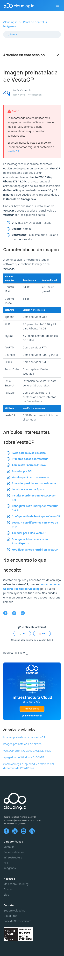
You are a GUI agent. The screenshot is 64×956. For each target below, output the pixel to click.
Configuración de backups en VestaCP (36, 516)
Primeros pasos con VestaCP (30, 459)
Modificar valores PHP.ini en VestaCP (35, 549)
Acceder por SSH (22, 471)
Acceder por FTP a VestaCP (29, 533)
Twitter (14, 613)
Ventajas (9, 847)
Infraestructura (13, 857)
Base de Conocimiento (17, 921)
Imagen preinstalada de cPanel (22, 744)
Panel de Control (33, 22)
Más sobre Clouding (16, 884)
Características (13, 841)
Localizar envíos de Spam (28, 489)
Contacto (9, 889)
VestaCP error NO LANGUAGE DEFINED (27, 751)
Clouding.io (10, 22)
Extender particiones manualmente (34, 483)
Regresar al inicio (14, 652)
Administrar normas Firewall (29, 465)
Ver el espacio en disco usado (30, 477)
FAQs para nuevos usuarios (29, 453)
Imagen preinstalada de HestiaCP (24, 737)
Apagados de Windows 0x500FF (23, 757)
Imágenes (9, 26)
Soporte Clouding (14, 910)
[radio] (22, 633)
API (6, 863)
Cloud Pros (10, 916)
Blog (6, 894)
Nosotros (9, 879)
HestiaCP (13, 151)
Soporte (9, 905)
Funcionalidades (14, 852)
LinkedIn (23, 613)
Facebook (5, 613)
